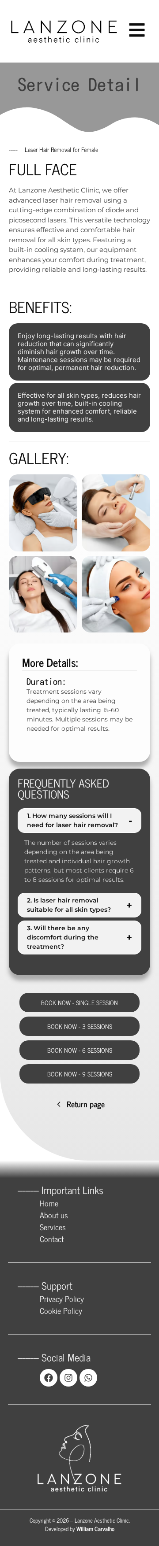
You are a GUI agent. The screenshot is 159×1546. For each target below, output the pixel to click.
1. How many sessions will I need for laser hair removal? (79, 820)
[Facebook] (48, 1378)
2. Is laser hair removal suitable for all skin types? (79, 905)
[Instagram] (68, 1378)
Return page (86, 1103)
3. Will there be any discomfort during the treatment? (79, 937)
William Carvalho (95, 1528)
